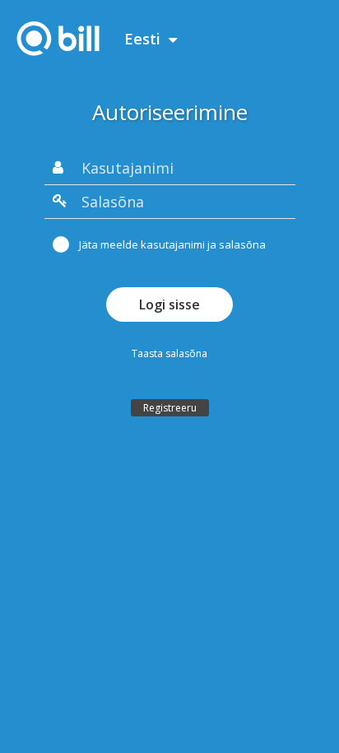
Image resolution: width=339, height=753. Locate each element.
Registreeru (170, 408)
